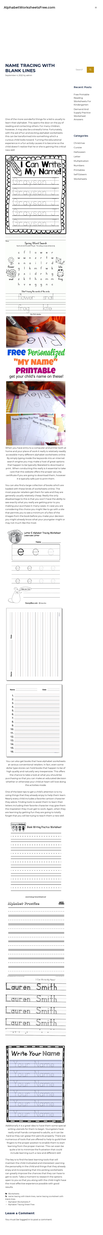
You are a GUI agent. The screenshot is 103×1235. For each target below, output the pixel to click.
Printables (79, 170)
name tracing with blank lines (21, 1196)
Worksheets (13, 1194)
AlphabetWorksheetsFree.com (29, 7)
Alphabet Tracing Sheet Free (21, 1204)
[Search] (90, 70)
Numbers (79, 165)
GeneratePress (75, 1229)
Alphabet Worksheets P (19, 1202)
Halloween (80, 152)
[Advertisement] (51, 32)
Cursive (78, 147)
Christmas (79, 143)
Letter (77, 156)
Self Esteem (80, 174)
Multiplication (81, 161)
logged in (25, 1219)
